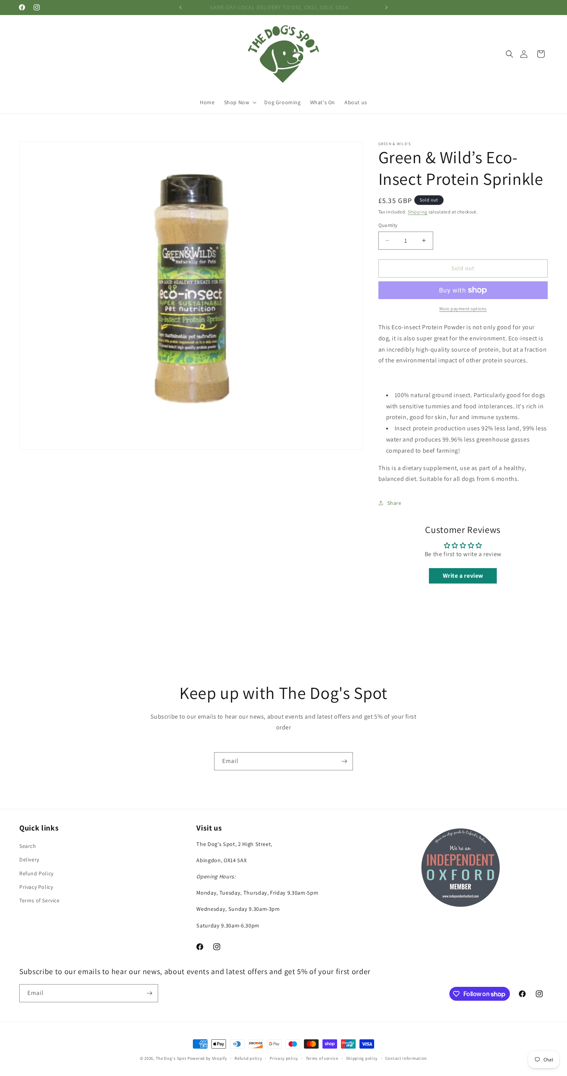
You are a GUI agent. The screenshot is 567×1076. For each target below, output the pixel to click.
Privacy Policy (36, 886)
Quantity (388, 225)
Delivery (29, 859)
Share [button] (394, 502)
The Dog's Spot (171, 1058)
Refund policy (248, 1058)
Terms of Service (39, 900)
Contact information (406, 1058)
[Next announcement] (386, 7)
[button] (509, 54)
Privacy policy (284, 1058)
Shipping (417, 212)
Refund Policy (36, 873)
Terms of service (322, 1058)
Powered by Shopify (207, 1058)
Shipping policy (362, 1058)
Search (27, 846)
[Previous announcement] (180, 7)
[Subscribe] (344, 761)
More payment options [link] (463, 308)
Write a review (463, 576)
